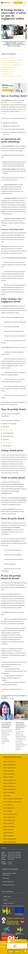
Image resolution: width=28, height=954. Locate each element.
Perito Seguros (9, 829)
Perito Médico (8, 804)
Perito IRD (7, 795)
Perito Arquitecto (10, 767)
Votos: (12, 698)
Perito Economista (10, 783)
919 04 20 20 (5, 878)
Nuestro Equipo (7, 896)
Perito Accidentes (10, 761)
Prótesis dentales (7, 442)
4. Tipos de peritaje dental (8, 67)
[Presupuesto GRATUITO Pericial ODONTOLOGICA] (14, 88)
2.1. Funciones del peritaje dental (11, 62)
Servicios (5, 900)
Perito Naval (8, 811)
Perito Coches (8, 777)
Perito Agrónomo (9, 764)
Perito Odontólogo (11, 102)
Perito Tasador (9, 835)
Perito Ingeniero (9, 792)
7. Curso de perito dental (7, 74)
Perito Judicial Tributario (12, 801)
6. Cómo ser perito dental (8, 71)
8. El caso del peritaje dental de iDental (11, 76)
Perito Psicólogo (9, 817)
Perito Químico (9, 823)
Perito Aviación (9, 770)
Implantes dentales (8, 430)
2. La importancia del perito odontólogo (11, 60)
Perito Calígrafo (9, 774)
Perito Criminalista (10, 780)
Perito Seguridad (9, 826)
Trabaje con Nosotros (8, 903)
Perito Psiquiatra (9, 820)
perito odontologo (6, 21)
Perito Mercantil (9, 808)
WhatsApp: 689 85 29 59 (8, 884)
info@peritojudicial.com (8, 881)
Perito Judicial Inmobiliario (13, 798)
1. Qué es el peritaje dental (8, 58)
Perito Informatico (10, 789)
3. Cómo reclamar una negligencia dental (12, 64)
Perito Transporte (10, 838)
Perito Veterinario (10, 842)
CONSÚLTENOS (18, 2)
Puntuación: (4, 698)
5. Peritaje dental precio (7, 69)
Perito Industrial (9, 786)
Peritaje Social (8, 832)
